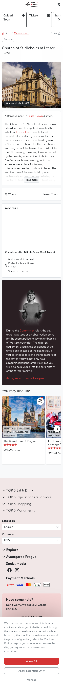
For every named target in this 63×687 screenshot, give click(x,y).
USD (7, 540)
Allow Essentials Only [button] (31, 670)
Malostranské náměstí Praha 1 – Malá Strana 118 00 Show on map (21, 265)
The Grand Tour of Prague (20, 441)
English (8, 526)
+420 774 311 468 (31, 616)
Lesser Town (35, 116)
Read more (32, 180)
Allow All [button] (31, 661)
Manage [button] (31, 679)
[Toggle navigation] (4, 4)
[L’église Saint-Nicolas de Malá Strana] (31, 84)
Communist (27, 330)
